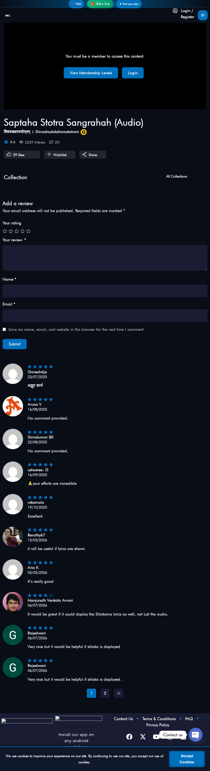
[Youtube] (156, 737)
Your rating (12, 223)
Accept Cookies (187, 759)
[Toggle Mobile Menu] (202, 15)
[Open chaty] (196, 735)
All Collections (176, 176)
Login (133, 72)
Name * (9, 279)
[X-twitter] (143, 737)
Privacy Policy (157, 724)
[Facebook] (129, 737)
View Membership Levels (91, 72)
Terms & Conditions (160, 718)
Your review (14, 239)
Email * (9, 304)
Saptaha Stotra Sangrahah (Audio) (73, 122)
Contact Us (125, 718)
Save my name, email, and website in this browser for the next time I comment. (76, 329)
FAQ (190, 718)
